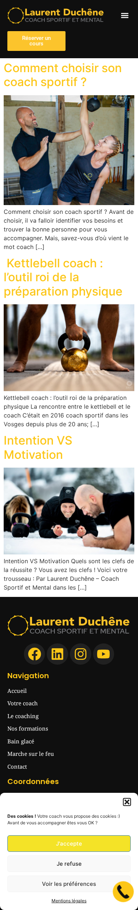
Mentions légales (69, 900)
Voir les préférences (69, 883)
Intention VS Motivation (38, 447)
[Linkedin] (57, 654)
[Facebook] (34, 654)
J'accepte (69, 843)
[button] (127, 802)
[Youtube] (103, 654)
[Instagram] (80, 654)
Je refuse (69, 863)
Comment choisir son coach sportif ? (63, 75)
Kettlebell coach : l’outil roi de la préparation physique (63, 277)
